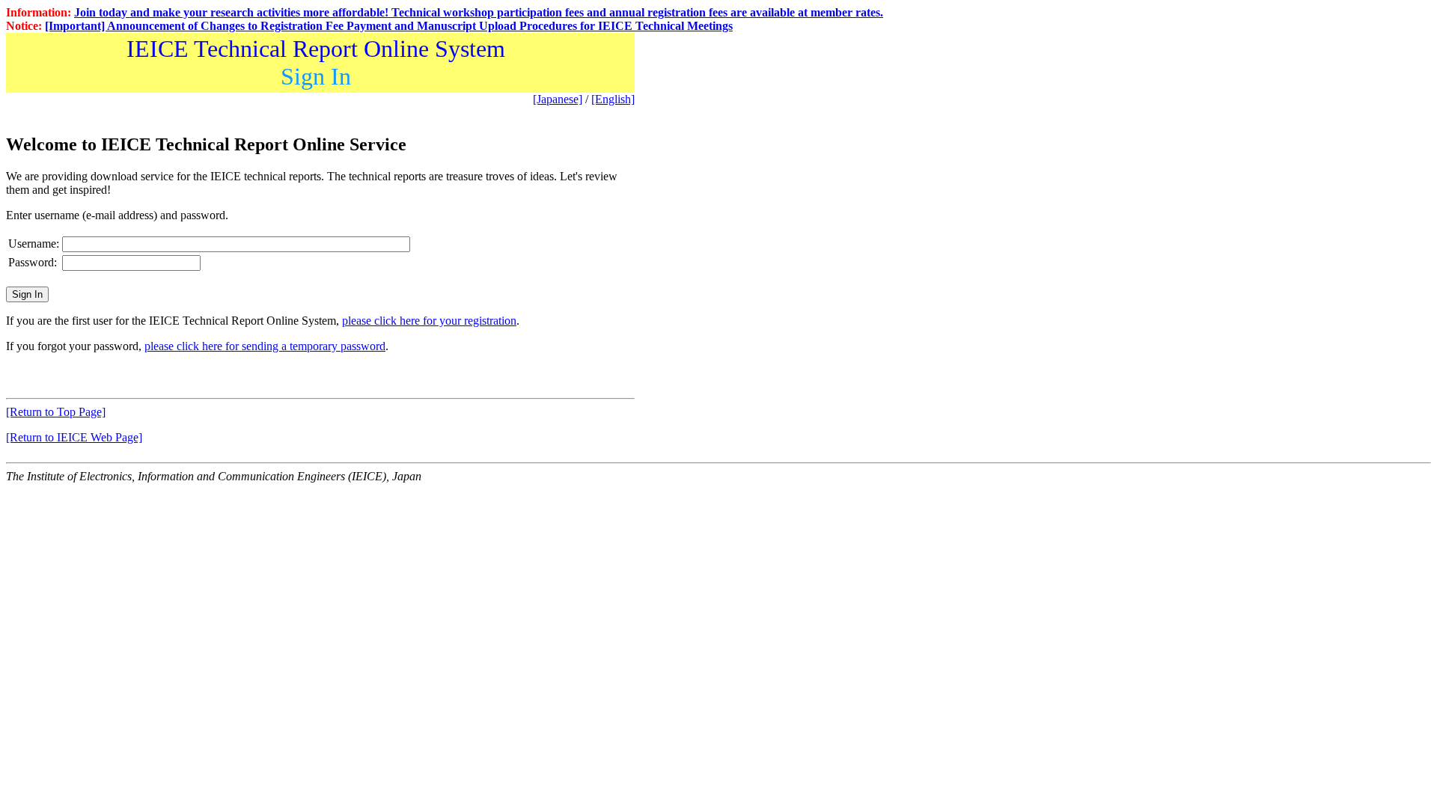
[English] (613, 99)
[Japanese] (557, 99)
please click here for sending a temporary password (264, 346)
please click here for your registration (429, 320)
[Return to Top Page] (56, 411)
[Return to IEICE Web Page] (74, 437)
